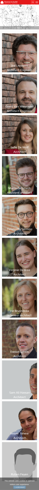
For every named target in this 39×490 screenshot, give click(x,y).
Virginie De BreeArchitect (19, 272)
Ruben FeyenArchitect (19, 477)
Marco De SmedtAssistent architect (19, 190)
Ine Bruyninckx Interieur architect (20, 313)
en (33, 2)
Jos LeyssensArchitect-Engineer (19, 68)
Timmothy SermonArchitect (19, 231)
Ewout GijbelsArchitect (19, 354)
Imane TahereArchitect (19, 436)
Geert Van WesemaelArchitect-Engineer (20, 109)
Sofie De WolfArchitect (19, 150)
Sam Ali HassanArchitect (19, 395)
